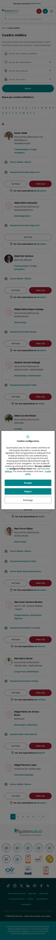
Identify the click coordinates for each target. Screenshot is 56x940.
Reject (28, 491)
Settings (28, 499)
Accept (28, 482)
